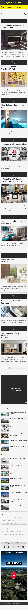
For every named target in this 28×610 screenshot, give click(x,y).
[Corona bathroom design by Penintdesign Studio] (14, 85)
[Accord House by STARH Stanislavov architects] (5, 415)
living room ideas (22, 528)
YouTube (23, 546)
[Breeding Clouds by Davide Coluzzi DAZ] (5, 443)
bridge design (4, 526)
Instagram (9, 546)
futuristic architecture (12, 528)
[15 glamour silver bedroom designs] (5, 462)
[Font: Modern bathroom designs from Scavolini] (14, 240)
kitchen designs (23, 523)
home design (4, 520)
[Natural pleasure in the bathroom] (14, 281)
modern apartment (19, 531)
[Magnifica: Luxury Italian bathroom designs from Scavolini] (14, 354)
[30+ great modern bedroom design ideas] (5, 475)
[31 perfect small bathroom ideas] (14, 160)
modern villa (21, 534)
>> (23, 367)
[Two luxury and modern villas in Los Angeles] (5, 489)
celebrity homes (12, 526)
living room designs (20, 520)
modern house (4, 534)
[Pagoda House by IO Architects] (5, 482)
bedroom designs (5, 523)
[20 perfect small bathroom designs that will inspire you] (14, 202)
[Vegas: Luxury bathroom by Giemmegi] (14, 315)
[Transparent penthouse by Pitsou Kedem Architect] (5, 437)
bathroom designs (14, 523)
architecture (3, 517)
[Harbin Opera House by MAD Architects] (5, 496)
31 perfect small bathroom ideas (14, 144)
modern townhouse (13, 534)
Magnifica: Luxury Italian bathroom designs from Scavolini (10, 335)
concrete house (20, 526)
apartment (10, 517)
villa (21, 517)
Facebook (4, 546)
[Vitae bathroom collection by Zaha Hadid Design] (14, 49)
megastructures (10, 531)
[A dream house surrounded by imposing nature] (5, 509)
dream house (4, 528)
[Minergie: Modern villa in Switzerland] (5, 450)
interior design (11, 520)
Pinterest (18, 546)
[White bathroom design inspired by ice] (14, 127)
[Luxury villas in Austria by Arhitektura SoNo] (5, 422)
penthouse (16, 517)
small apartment (4, 537)
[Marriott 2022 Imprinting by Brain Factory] (5, 430)
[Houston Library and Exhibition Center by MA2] (5, 502)
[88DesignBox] (15, 3)
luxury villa (3, 531)
